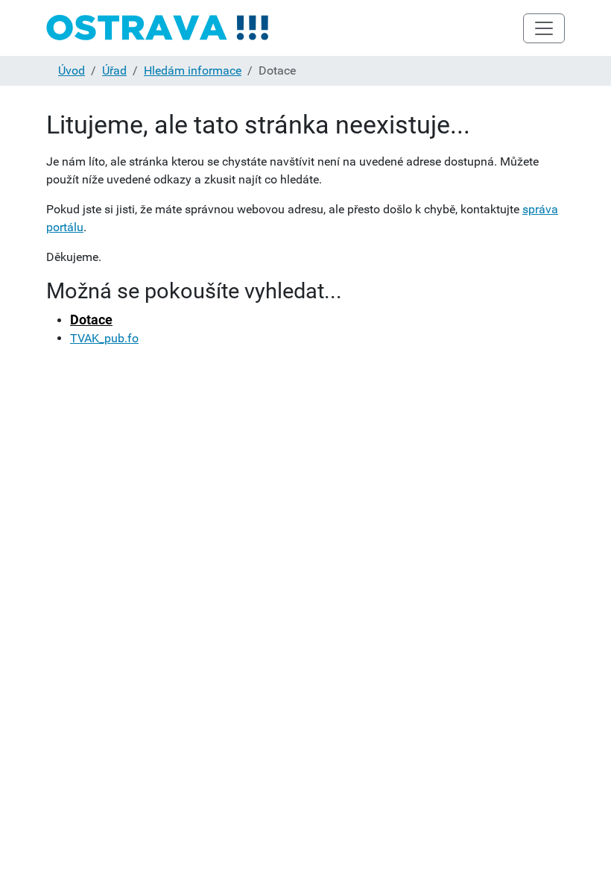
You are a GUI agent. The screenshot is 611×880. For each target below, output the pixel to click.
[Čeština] (158, 28)
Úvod (71, 70)
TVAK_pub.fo (104, 338)
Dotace (91, 319)
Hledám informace (192, 70)
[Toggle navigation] (544, 28)
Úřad (114, 70)
